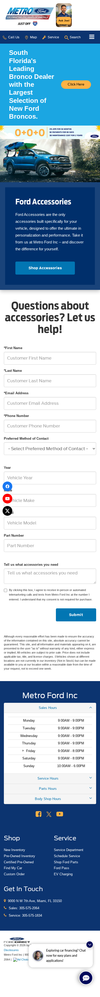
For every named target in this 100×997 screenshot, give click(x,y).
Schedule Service (67, 856)
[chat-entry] (86, 978)
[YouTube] (7, 498)
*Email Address (16, 393)
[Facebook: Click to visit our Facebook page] (38, 814)
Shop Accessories (45, 267)
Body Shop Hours (48, 799)
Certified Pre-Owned (19, 862)
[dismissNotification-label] (89, 944)
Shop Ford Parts (66, 862)
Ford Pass (61, 868)
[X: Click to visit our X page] (49, 814)
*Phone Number (16, 416)
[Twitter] (7, 511)
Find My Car (13, 868)
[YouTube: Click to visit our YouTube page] (59, 814)
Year (7, 468)
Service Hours (47, 778)
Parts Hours (48, 789)
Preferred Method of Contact (26, 438)
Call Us (13, 37)
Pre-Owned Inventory (19, 856)
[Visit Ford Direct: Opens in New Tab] (23, 959)
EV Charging (63, 874)
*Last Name (13, 371)
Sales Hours (48, 708)
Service (53, 37)
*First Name (13, 348)
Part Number (14, 535)
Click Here (76, 84)
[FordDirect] (17, 940)
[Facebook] (7, 486)
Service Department (68, 850)
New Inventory (14, 850)
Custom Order (14, 874)
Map (33, 37)
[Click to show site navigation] (92, 37)
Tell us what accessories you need (31, 565)
